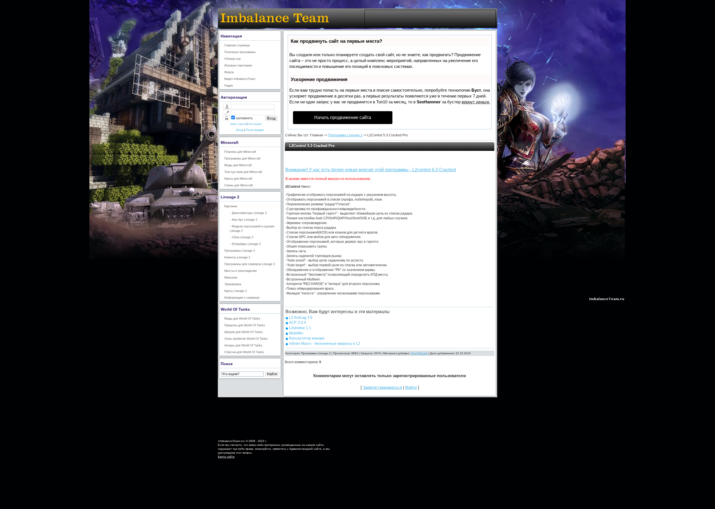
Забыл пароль (238, 124)
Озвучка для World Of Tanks (244, 352)
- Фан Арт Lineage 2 (243, 219)
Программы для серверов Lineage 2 (249, 264)
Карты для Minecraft (238, 178)
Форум (229, 72)
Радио (228, 85)
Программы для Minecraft (242, 158)
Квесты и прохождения (240, 270)
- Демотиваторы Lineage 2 (248, 213)
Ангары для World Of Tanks (243, 345)
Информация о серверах (242, 297)
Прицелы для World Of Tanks (244, 325)
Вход (239, 130)
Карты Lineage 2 (235, 290)
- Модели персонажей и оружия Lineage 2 (252, 228)
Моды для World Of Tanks (242, 318)
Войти (411, 387)
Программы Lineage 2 (239, 250)
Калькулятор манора (306, 338)
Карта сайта (226, 456)
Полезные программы (240, 52)
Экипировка (232, 284)
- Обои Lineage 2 (241, 237)
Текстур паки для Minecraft (243, 171)
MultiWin (296, 333)
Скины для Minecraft (238, 185)
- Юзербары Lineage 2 (245, 244)
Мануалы (230, 277)
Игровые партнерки (238, 65)
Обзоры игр (232, 58)
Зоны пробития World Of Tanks (246, 338)
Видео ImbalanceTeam (239, 78)
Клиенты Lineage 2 (237, 257)
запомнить (244, 118)
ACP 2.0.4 (297, 322)
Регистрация (254, 124)
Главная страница (237, 45)
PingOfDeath (419, 353)
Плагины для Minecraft (240, 151)
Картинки (230, 206)
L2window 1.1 (300, 328)
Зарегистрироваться (382, 387)
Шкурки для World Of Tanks (243, 332)
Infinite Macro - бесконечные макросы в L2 (324, 343)
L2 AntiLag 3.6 (300, 317)
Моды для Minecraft (238, 165)
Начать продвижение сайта (342, 117)
